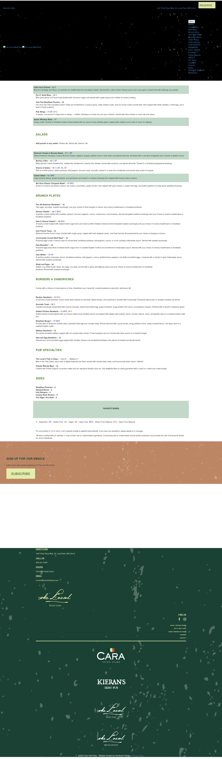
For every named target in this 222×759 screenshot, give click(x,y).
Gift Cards (194, 50)
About (191, 57)
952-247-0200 (41, 562)
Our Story (192, 60)
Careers (191, 65)
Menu (191, 21)
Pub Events (194, 44)
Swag (190, 67)
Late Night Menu (195, 34)
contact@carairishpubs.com (47, 580)
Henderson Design (123, 755)
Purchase (192, 52)
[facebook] (179, 619)
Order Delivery (194, 42)
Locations (192, 62)
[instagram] (184, 619)
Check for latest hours (45, 571)
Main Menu (192, 29)
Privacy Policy (138, 755)
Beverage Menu (194, 37)
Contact (193, 73)
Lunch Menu (193, 27)
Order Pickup (193, 39)
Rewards (193, 47)
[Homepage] (22, 47)
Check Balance (194, 55)
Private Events (196, 70)
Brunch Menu (193, 32)
